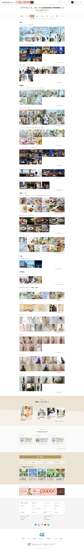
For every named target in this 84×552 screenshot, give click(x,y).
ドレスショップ (21, 302)
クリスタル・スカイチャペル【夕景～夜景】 (26, 44)
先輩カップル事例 (22, 64)
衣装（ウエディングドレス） (23, 314)
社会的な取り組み (41, 538)
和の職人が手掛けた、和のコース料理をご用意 (26, 215)
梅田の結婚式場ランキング (49, 485)
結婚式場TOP (28, 485)
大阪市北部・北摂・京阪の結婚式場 (40, 485)
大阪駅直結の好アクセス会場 (23, 258)
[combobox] (64, 2)
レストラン (21, 167)
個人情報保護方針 (48, 538)
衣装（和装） (21, 334)
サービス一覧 (29, 538)
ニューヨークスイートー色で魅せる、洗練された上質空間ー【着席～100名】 (31, 127)
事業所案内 (34, 538)
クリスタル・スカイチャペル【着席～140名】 (26, 24)
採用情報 (61, 538)
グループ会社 (55, 538)
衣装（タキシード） (22, 374)
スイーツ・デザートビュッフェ (24, 235)
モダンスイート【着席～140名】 (24, 107)
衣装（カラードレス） (22, 354)
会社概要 (23, 538)
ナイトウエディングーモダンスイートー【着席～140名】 (28, 147)
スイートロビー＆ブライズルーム (24, 274)
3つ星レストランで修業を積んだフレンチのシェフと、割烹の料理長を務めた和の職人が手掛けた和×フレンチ (36, 195)
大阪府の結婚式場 (32, 485)
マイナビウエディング (22, 485)
